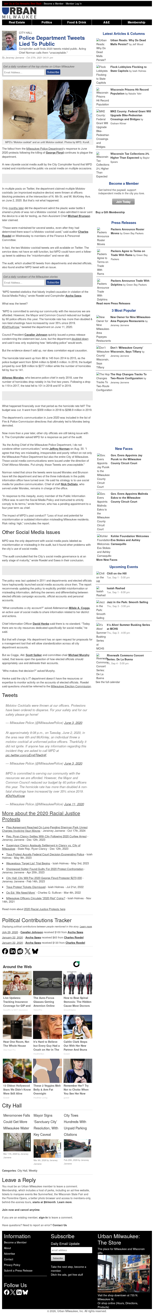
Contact (8, 1259)
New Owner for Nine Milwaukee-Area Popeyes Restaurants (130, 319)
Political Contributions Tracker (37, 920)
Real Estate (17, 22)
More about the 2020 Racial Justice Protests (41, 815)
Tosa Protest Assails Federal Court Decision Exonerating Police (45, 854)
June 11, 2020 (74, 804)
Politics (47, 22)
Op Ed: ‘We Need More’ (20, 892)
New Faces (124, 448)
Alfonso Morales (13, 377)
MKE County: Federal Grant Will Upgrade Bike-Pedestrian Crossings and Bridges (130, 115)
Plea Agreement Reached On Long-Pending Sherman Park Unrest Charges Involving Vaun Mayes (45, 829)
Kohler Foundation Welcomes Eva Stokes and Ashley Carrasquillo (130, 540)
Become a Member (124, 183)
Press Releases (123, 222)
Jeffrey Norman (59, 449)
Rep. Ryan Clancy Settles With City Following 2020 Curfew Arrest (46, 836)
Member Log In (74, 3)
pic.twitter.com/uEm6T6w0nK (26, 755)
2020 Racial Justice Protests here (44, 909)
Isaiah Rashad (116, 588)
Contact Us (60, 1225)
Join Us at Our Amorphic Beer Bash (23, 3)
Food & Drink (76, 22)
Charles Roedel (74, 937)
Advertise (9, 1253)
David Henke (41, 624)
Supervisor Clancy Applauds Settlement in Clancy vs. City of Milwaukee (41, 847)
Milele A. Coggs (79, 608)
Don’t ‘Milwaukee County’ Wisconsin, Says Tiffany (126, 349)
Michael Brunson (79, 216)
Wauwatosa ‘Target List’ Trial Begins (28, 863)
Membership (136, 22)
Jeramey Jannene (14, 57)
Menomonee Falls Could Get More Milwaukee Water (16, 1121)
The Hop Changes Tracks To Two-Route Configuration (128, 376)
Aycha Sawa (73, 296)
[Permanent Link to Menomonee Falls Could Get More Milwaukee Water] (17, 1150)
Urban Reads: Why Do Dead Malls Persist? (128, 42)
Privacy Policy (12, 1265)
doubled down (80, 339)
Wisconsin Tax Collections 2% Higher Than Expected (129, 155)
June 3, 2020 (73, 722)
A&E (106, 22)
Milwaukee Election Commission (71, 686)
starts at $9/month (44, 1202)
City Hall (22, 1170)
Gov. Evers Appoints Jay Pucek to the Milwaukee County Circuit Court (126, 459)
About (7, 1248)
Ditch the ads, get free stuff (67, 1274)
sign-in (43, 1217)
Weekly (33, 1170)
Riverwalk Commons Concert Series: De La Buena (125, 657)
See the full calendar (108, 682)
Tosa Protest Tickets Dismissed (25, 887)
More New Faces (106, 560)
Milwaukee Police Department (44, 148)
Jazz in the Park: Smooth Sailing (127, 602)
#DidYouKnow (15, 796)
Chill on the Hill (117, 573)
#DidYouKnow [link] (10, 327)
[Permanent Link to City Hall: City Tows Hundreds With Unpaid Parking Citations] (77, 1156)
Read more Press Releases (113, 303)
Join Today (123, 202)
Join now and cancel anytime (21, 1210)
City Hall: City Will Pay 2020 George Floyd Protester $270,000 (44, 878)
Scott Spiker (34, 655)
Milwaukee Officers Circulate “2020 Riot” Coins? (35, 898)
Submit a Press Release (18, 1270)
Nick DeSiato (69, 484)
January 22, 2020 (12, 937)
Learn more (86, 926)
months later (16, 208)
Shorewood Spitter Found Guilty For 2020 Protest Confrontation (44, 869)
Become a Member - (55, 3)
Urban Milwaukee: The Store (119, 1239)
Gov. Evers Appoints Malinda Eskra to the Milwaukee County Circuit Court (129, 497)
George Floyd (55, 152)
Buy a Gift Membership (110, 212)
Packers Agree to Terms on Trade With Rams (128, 253)
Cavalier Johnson (35, 335)
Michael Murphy (78, 655)
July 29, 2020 (10, 932)
